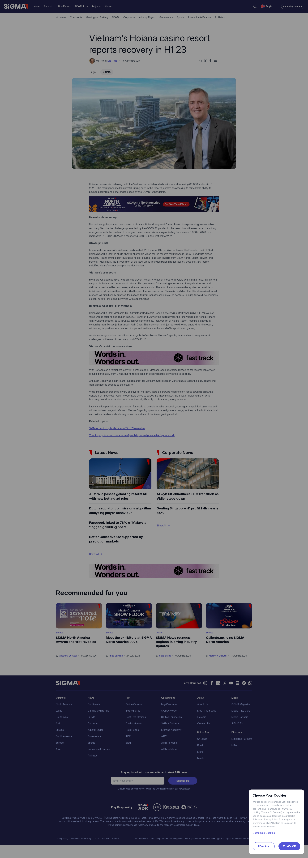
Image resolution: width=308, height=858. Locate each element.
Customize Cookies (264, 832)
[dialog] (154, 429)
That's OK (289, 846)
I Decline (263, 846)
